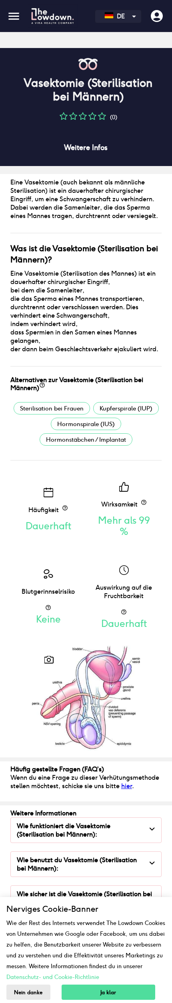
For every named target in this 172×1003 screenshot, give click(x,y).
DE (119, 16)
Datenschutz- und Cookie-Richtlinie (52, 977)
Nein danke (28, 992)
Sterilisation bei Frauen (52, 408)
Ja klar (108, 992)
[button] (63, 119)
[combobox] (118, 16)
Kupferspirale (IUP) (126, 408)
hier (126, 786)
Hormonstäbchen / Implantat (86, 439)
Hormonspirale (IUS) (86, 424)
